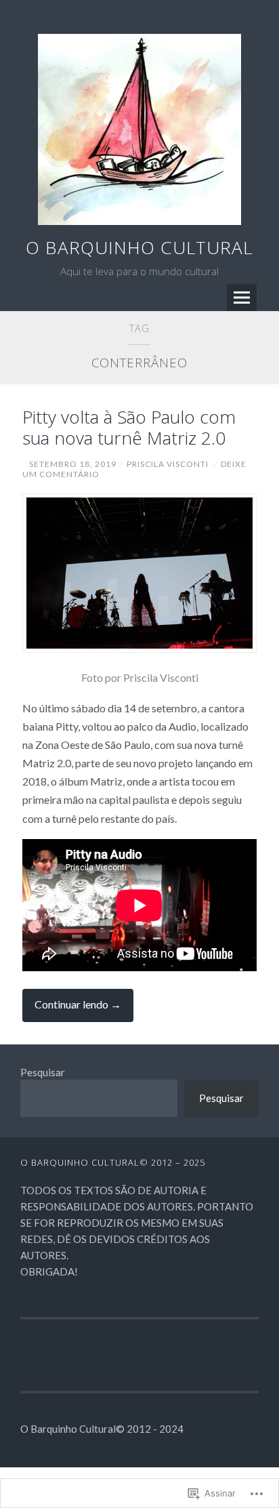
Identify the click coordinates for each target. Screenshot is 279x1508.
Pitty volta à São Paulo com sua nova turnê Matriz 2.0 (129, 427)
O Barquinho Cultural (139, 247)
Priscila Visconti (168, 464)
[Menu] (242, 297)
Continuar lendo (71, 1009)
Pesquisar (42, 1072)
